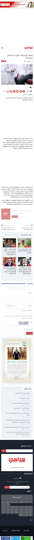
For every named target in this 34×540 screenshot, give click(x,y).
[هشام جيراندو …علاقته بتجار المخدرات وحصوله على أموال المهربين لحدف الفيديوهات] (9, 242)
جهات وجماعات (28, 246)
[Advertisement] (17, 26)
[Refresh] (32, 322)
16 (3, 510)
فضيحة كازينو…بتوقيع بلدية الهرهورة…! (20, 403)
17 (30, 512)
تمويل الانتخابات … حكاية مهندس (21, 408)
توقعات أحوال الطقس (24, 398)
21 (12, 512)
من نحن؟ (5, 530)
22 (7, 512)
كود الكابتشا (29, 330)
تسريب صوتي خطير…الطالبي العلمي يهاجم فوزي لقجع (16, 427)
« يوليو (31, 520)
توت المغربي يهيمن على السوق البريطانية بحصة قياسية (17, 414)
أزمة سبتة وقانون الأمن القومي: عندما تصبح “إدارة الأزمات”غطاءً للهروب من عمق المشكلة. (18, 421)
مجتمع (3, 61)
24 (30, 515)
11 (26, 510)
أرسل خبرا (26, 530)
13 (16, 510)
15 (7, 510)
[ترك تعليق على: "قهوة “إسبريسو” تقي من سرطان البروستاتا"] (30, 87)
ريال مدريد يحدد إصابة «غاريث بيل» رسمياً (27, 229)
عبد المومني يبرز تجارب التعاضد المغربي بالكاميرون (8, 229)
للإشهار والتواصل (15, 530)
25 (26, 515)
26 (21, 515)
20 (16, 512)
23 (3, 512)
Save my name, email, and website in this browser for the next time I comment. (18, 317)
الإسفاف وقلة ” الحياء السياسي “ (22, 393)
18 (26, 512)
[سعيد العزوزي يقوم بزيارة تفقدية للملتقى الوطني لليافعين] (24, 242)
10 (30, 510)
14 (12, 510)
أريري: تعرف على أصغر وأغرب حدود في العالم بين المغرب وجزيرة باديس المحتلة (17, 433)
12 (21, 510)
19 (21, 512)
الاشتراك (7, 487)
